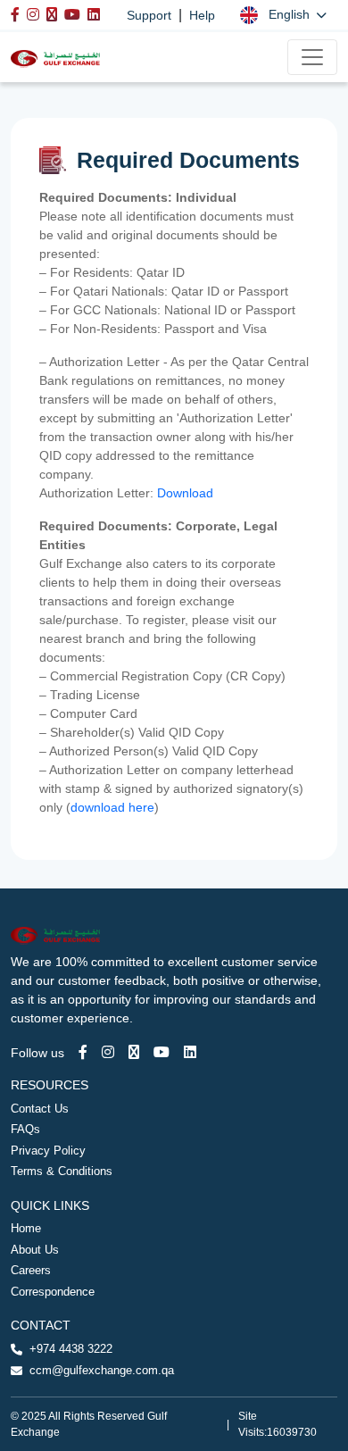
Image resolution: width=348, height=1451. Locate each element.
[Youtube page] (161, 1052)
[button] (283, 14)
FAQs (25, 1129)
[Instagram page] (108, 1052)
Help (202, 15)
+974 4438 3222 (70, 1348)
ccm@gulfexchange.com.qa (101, 1370)
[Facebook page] (83, 1052)
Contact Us (40, 1108)
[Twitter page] (133, 1052)
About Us (35, 1249)
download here (112, 807)
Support (149, 15)
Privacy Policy (48, 1150)
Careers (31, 1270)
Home (26, 1228)
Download (187, 493)
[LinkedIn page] (190, 1052)
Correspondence (53, 1291)
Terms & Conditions (61, 1171)
